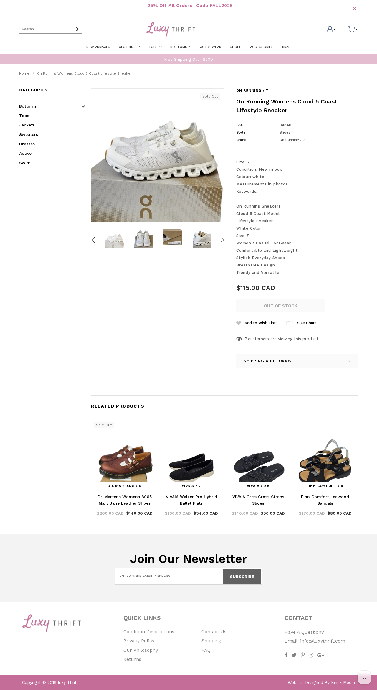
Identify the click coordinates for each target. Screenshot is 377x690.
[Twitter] (294, 655)
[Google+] (320, 655)
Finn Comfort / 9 (325, 486)
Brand (241, 140)
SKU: (240, 125)
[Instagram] (311, 655)
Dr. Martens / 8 (124, 486)
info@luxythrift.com (322, 641)
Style (241, 132)
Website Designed (305, 682)
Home (24, 73)
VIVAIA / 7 (191, 486)
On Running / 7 (252, 90)
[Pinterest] (303, 655)
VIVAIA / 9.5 (258, 486)
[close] (354, 8)
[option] (157, 155)
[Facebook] (286, 655)
